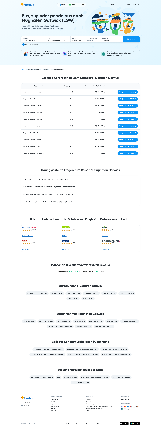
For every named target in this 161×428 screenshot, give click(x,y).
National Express (27, 236)
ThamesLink (105, 249)
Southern (105, 236)
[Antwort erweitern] (136, 179)
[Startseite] (23, 69)
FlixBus (64, 236)
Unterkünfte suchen (31, 44)
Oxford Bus (25, 249)
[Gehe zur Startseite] (27, 5)
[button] (43, 39)
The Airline (65, 249)
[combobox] (31, 39)
